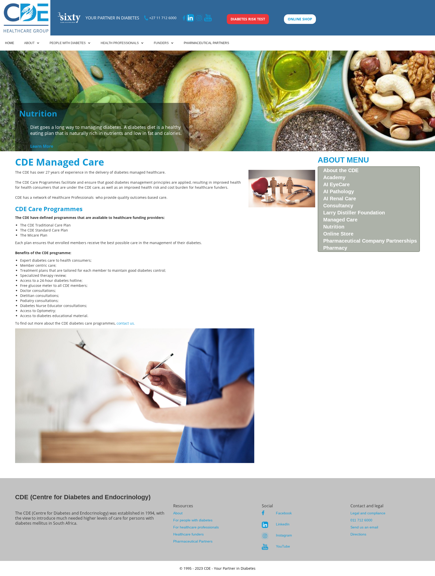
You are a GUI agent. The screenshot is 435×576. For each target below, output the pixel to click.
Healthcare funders (188, 534)
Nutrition (333, 226)
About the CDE (340, 170)
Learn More (41, 146)
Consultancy (338, 205)
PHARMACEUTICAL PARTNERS (206, 43)
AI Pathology (338, 191)
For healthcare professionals (196, 527)
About (178, 513)
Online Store (338, 234)
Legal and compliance (367, 513)
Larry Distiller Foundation (354, 212)
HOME (9, 43)
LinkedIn (282, 524)
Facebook (284, 513)
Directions (358, 534)
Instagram (284, 535)
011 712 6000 (361, 520)
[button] (32, 43)
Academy (334, 177)
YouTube (283, 546)
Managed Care (340, 219)
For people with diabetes (192, 520)
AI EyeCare (336, 184)
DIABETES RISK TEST (248, 19)
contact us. (126, 323)
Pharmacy (335, 248)
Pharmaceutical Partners (192, 541)
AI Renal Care (339, 198)
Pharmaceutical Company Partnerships (370, 241)
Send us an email (364, 527)
